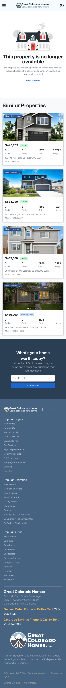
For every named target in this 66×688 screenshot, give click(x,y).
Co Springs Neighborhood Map (18, 519)
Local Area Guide (12, 436)
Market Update (11, 432)
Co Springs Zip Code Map (16, 523)
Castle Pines (10, 549)
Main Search (10, 484)
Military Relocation (12, 454)
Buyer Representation (14, 449)
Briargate (8, 541)
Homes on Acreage (13, 488)
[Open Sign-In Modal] (62, 5)
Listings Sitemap (12, 682)
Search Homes (11, 441)
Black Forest (10, 536)
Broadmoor (9, 545)
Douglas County (11, 562)
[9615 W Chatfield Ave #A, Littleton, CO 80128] (33, 296)
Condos (7, 510)
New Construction (12, 497)
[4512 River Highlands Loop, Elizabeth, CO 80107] (33, 183)
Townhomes (9, 506)
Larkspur (8, 571)
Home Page (9, 423)
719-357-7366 (13, 624)
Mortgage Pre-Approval (15, 462)
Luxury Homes (10, 501)
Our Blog (8, 471)
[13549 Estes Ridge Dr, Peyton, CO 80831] (33, 126)
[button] (4, 5)
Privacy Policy (29, 682)
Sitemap (8, 466)
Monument (9, 575)
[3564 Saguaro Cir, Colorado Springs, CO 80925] (33, 239)
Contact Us (9, 428)
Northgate (9, 579)
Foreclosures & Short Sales (17, 514)
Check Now (33, 385)
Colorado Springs (12, 558)
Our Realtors (10, 445)
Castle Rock (10, 554)
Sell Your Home (11, 458)
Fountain (8, 566)
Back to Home (33, 80)
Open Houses (10, 493)
